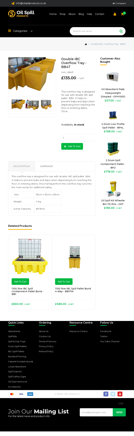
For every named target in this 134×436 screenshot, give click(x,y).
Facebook (105, 331)
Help (89, 14)
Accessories (14, 386)
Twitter (104, 336)
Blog (81, 14)
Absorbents (14, 331)
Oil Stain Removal (17, 381)
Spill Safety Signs (17, 376)
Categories (20, 31)
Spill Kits (12, 336)
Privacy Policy (46, 346)
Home (53, 14)
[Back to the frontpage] (85, 43)
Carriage (46, 166)
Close (120, 403)
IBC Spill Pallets (16, 351)
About (71, 14)
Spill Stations (15, 371)
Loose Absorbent (17, 366)
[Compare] (45, 241)
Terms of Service (47, 341)
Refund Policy (46, 351)
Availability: (67, 124)
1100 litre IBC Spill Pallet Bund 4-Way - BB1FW (73, 290)
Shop (63, 14)
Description (21, 166)
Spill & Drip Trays (16, 341)
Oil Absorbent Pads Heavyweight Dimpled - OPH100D (113, 93)
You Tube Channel (109, 341)
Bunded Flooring (17, 356)
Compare (121, 3)
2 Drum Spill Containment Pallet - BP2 (112, 164)
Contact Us (44, 336)
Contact (99, 14)
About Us (43, 331)
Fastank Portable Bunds (20, 361)
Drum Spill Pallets (17, 346)
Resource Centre (78, 331)
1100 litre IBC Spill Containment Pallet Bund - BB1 (27, 291)
